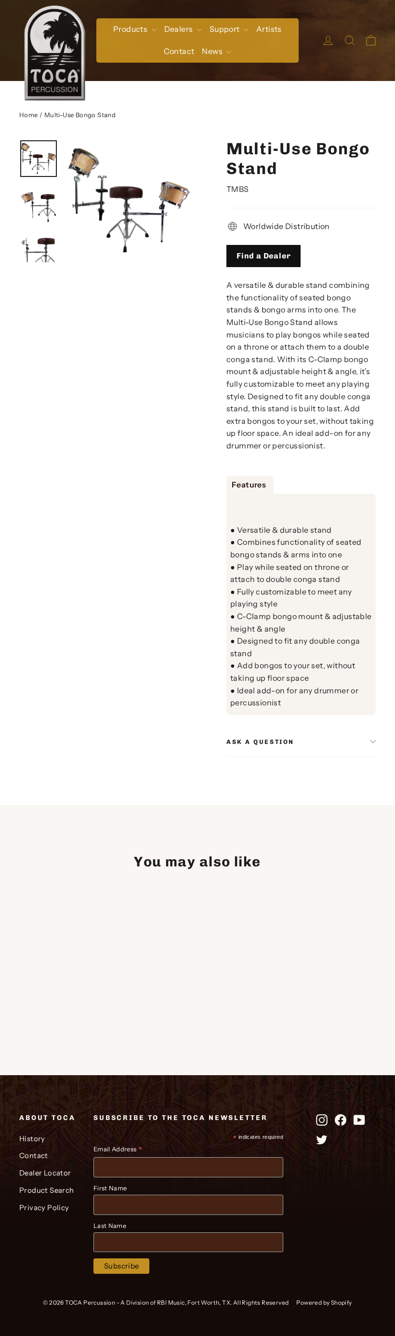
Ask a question (260, 741)
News (213, 51)
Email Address (117, 1150)
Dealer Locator (45, 1173)
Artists (269, 29)
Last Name (109, 1225)
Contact (179, 51)
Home (28, 115)
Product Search (46, 1190)
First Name (110, 1188)
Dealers (179, 29)
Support (225, 29)
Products (131, 29)
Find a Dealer (263, 255)
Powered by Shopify (324, 1302)
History (32, 1138)
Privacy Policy (44, 1207)
